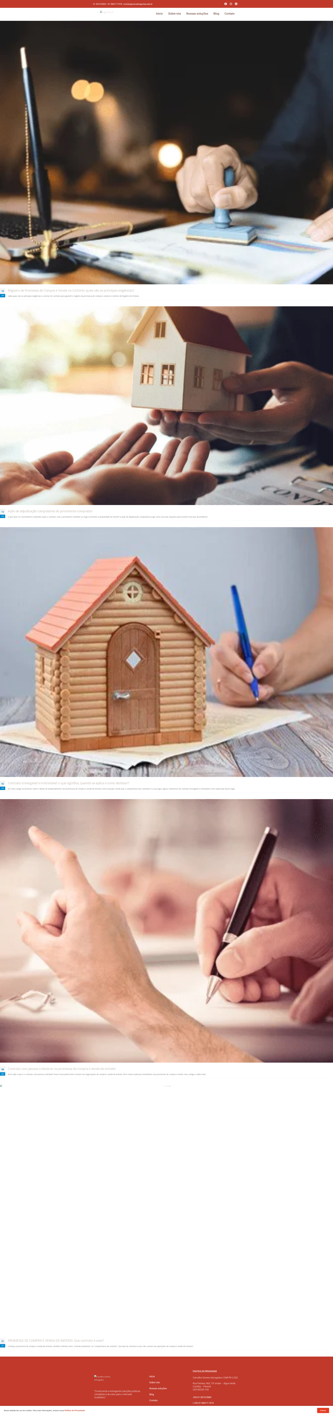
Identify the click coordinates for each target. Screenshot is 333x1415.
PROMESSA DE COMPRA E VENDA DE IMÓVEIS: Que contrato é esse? (56, 1340)
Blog (216, 13)
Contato (230, 13)
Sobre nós (174, 13)
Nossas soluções (197, 13)
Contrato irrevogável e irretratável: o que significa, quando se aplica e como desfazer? (68, 783)
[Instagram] (230, 4)
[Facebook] (225, 4)
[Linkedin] (236, 4)
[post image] (166, 152)
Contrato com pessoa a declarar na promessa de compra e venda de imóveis (62, 1068)
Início (159, 13)
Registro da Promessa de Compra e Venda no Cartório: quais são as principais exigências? (71, 290)
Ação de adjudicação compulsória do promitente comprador (50, 511)
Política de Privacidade (75, 1410)
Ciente (323, 1410)
